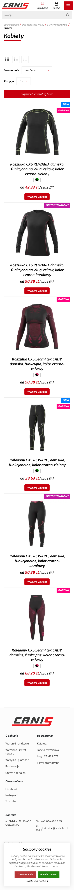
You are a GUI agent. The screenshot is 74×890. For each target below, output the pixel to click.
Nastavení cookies (37, 881)
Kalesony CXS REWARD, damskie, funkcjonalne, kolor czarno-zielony (37, 462)
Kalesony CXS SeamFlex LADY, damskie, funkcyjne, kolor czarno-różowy (37, 655)
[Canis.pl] (16, 5)
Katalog (42, 743)
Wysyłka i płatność (17, 760)
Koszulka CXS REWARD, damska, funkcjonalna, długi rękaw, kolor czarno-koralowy (37, 270)
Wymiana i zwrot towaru (15, 751)
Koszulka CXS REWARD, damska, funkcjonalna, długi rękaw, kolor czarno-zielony (37, 169)
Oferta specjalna (15, 773)
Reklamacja (12, 766)
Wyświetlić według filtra (37, 94)
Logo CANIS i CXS (47, 756)
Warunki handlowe (17, 743)
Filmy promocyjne (48, 763)
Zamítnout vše (25, 874)
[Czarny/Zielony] (37, 180)
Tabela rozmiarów (48, 750)
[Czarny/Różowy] (37, 375)
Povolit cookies (48, 874)
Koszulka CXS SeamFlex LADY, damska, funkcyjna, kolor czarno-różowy (37, 364)
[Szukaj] (67, 15)
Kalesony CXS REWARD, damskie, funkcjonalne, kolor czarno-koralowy (37, 561)
